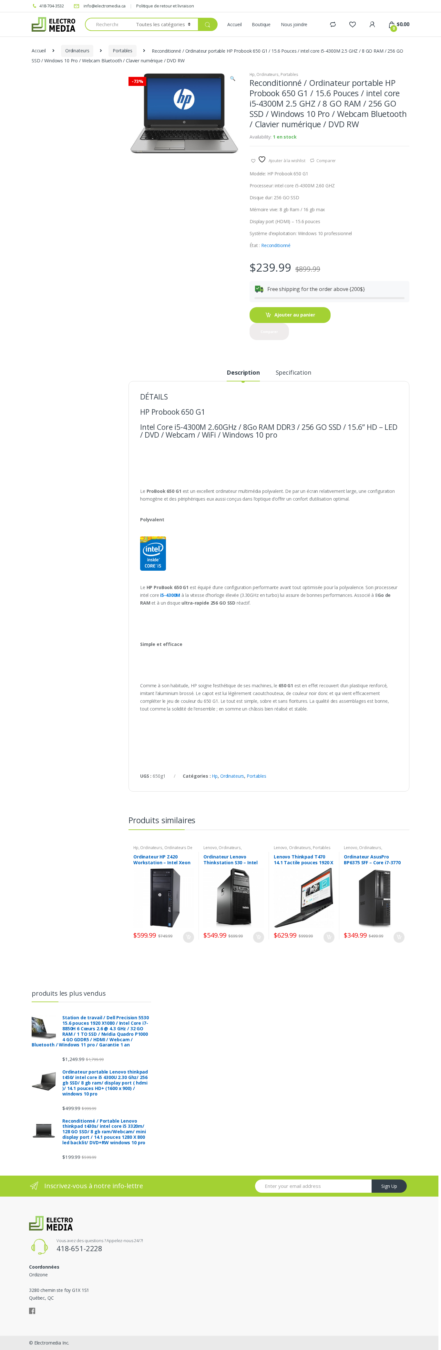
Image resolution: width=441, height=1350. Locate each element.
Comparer (326, 160)
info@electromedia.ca (105, 6)
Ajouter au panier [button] (188, 937)
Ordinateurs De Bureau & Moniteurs (162, 850)
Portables (122, 50)
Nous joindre (294, 24)
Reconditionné (276, 245)
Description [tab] (243, 372)
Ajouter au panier (294, 315)
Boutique (261, 24)
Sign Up (389, 1186)
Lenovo (210, 847)
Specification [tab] (293, 372)
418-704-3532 (51, 6)
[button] (232, 79)
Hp (252, 74)
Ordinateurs (77, 50)
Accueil (234, 24)
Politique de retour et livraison (165, 6)
